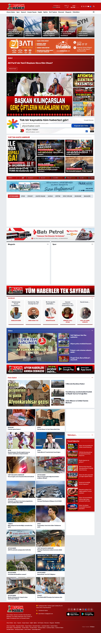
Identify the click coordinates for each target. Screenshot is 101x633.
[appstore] (73, 614)
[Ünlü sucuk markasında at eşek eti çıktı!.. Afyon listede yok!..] (83, 94)
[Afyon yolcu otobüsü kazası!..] (63, 343)
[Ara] (93, 7)
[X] (71, 609)
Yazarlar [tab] (11, 298)
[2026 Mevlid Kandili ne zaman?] (21, 562)
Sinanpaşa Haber (19, 629)
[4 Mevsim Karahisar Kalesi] (57, 384)
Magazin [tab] (87, 196)
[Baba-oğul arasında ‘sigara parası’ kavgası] (51, 147)
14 (42, 114)
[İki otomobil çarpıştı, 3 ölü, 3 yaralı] (79, 164)
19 (54, 114)
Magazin (68, 12)
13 (39, 114)
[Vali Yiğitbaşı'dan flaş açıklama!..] (63, 336)
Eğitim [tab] (57, 196)
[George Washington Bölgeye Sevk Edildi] (50, 489)
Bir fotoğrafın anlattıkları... (50, 303)
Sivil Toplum (53, 12)
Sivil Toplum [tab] (67, 196)
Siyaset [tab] (30, 196)
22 (62, 114)
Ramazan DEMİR (16, 320)
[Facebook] (69, 609)
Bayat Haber (28, 625)
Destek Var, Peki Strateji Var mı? (33, 303)
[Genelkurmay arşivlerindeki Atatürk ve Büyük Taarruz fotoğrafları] (57, 392)
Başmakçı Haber (20, 625)
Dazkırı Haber (54, 625)
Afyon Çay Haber (11, 625)
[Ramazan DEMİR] (16, 313)
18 (52, 114)
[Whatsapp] (89, 609)
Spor (18, 12)
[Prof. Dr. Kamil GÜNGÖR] (85, 313)
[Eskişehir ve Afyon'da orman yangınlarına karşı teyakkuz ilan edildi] (21, 489)
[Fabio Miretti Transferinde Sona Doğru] (50, 440)
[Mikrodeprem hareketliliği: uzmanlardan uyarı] (21, 513)
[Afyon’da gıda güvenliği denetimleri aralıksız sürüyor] (50, 465)
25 (70, 114)
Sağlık (40, 12)
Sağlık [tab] (50, 196)
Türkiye (10, 523)
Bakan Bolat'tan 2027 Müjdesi (46, 574)
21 (60, 114)
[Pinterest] (74, 609)
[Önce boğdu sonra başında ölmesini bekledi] (21, 465)
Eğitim (45, 12)
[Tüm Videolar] (92, 330)
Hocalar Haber (33, 627)
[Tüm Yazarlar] (92, 298)
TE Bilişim (92, 626)
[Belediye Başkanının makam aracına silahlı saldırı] (50, 538)
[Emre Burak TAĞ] (33, 313)
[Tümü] (92, 58)
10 (31, 114)
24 (67, 114)
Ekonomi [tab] (78, 196)
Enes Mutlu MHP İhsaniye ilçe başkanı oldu (49, 597)
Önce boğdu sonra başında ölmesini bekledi (21, 476)
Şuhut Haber (27, 629)
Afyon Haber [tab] (13, 196)
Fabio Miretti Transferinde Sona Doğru (48, 452)
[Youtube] (80, 609)
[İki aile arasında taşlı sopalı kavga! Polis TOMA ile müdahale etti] (22, 156)
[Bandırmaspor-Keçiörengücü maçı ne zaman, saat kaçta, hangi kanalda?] (21, 440)
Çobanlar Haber (46, 625)
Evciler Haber (25, 627)
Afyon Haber (11, 12)
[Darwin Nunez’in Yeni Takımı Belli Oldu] (50, 417)
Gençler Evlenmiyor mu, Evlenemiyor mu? (67, 303)
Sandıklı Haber (10, 629)
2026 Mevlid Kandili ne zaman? (17, 574)
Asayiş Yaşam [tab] (40, 196)
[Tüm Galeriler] (92, 377)
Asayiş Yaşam (31, 12)
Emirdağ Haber (17, 627)
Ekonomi (61, 12)
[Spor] (92, 244)
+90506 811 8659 (43, 610)
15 (44, 114)
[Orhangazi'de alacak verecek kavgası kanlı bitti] (79, 147)
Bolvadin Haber (37, 625)
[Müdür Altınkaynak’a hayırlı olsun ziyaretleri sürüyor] (21, 585)
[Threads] (83, 609)
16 (47, 114)
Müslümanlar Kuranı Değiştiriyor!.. (16, 303)
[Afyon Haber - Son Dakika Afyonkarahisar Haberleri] (16, 6)
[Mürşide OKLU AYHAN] (68, 313)
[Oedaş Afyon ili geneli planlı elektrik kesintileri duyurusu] (83, 80)
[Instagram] (77, 609)
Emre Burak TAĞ (33, 320)
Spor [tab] (23, 196)
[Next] (86, 609)
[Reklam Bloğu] (50, 46)
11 (34, 114)
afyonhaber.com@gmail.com (45, 613)
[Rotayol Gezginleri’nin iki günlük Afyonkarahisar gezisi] (29, 393)
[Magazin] (48, 244)
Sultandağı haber (36, 629)
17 (49, 114)
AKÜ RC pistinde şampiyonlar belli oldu (19, 550)
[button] (8, 94)
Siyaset (23, 12)
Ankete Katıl (12, 68)
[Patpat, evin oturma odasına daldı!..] (63, 351)
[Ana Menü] (93, 12)
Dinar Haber (10, 627)
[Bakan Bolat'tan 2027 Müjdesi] (50, 562)
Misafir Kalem (50, 320)
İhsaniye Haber (42, 627)
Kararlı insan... (85, 302)
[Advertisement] (80, 420)
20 (57, 114)
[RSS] (91, 609)
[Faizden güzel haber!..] (21, 417)
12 (36, 114)
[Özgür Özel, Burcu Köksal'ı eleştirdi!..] (63, 358)
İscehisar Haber (51, 627)
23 (65, 114)
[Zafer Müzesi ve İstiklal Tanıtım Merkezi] (57, 401)
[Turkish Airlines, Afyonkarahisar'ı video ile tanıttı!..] (32, 347)
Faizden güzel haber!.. (14, 429)
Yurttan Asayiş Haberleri (16, 475)
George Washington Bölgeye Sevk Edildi (49, 501)
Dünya (39, 499)
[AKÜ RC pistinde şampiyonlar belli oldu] (21, 538)
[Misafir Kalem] (50, 313)
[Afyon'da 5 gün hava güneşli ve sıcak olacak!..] (83, 109)
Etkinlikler (76, 12)
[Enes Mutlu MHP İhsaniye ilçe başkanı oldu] (50, 585)
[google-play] (87, 614)
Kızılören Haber (59, 627)
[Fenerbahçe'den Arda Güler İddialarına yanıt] (50, 513)
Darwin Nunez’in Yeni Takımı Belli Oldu (48, 429)
